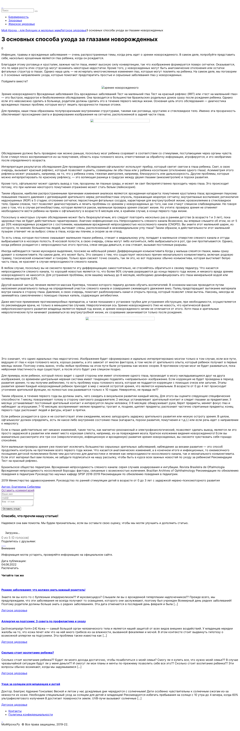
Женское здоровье (21, 24)
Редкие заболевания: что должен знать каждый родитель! (43, 590)
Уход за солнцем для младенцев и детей (30, 684)
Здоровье (15, 20)
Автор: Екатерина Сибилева (21, 486)
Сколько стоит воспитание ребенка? (27, 652)
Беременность (18, 17)
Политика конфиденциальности (30, 714)
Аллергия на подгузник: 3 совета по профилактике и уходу (43, 621)
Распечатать (10, 568)
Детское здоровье (14, 610)
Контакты (15, 711)
